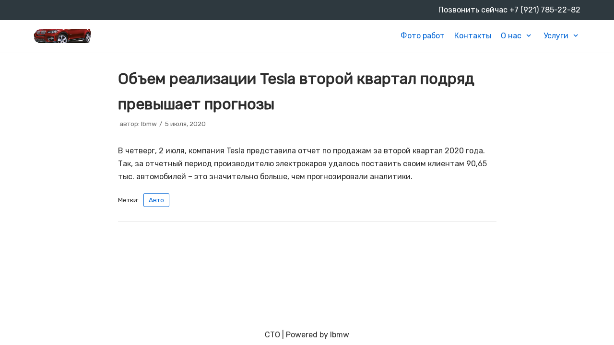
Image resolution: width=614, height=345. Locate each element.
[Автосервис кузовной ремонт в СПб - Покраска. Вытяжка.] (62, 36)
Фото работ (423, 35)
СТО (272, 334)
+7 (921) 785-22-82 (544, 9)
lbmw (149, 123)
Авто (156, 200)
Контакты (472, 35)
